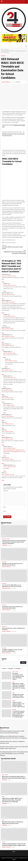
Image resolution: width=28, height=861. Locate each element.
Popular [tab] (10, 668)
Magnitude (21, 857)
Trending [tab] (17, 668)
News (13, 671)
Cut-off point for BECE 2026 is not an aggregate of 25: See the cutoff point (14, 576)
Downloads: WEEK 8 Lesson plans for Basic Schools (12, 247)
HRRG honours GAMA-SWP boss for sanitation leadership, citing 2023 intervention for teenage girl (6, 686)
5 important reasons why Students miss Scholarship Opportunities (14, 597)
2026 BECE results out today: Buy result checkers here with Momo (14, 554)
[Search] (26, 46)
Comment (6, 490)
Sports (16, 671)
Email (4, 511)
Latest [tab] (4, 668)
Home (13, 851)
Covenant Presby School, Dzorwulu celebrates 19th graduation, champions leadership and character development (14, 531)
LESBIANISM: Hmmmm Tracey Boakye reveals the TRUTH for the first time (15, 252)
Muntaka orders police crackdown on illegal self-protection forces (6, 695)
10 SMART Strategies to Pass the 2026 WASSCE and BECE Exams (14, 640)
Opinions (14, 709)
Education (3, 55)
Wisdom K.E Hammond (6, 566)
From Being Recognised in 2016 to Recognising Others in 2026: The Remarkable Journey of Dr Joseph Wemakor (6, 713)
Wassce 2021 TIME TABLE (10, 242)
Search (4, 659)
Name (5, 507)
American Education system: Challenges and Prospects (14, 619)
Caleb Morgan (4, 545)
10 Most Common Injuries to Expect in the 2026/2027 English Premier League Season (6, 704)
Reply (3, 281)
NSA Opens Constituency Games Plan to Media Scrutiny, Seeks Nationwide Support (6, 675)
